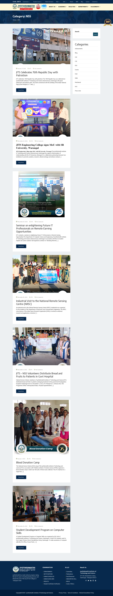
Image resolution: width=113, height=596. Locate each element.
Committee (69, 571)
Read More (21, 90)
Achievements (79, 48)
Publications (69, 574)
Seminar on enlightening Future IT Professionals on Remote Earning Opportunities (34, 228)
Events (77, 69)
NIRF (77, 1)
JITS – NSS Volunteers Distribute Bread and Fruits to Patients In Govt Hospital (39, 375)
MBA (76, 78)
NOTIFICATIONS (48, 574)
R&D (57, 1)
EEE (76, 65)
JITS (30, 68)
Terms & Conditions (73, 593)
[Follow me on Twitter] (88, 580)
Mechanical (78, 82)
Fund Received (70, 576)
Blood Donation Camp (28, 462)
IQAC (64, 1)
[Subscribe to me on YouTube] (95, 580)
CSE (76, 61)
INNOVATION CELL (71, 579)
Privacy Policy (62, 593)
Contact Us (94, 1)
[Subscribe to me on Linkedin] (90, 580)
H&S (76, 74)
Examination (26, 1)
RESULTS (46, 581)
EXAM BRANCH (48, 571)
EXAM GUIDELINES (49, 579)
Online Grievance (49, 1)
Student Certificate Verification (52, 584)
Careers (87, 1)
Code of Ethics (70, 584)
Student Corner (37, 1)
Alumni (71, 1)
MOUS (68, 581)
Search (77, 31)
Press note (78, 91)
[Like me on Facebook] (86, 580)
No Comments (38, 68)
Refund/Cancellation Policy (86, 593)
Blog (82, 1)
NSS (76, 86)
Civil (76, 57)
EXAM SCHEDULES (49, 576)
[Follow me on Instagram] (93, 580)
